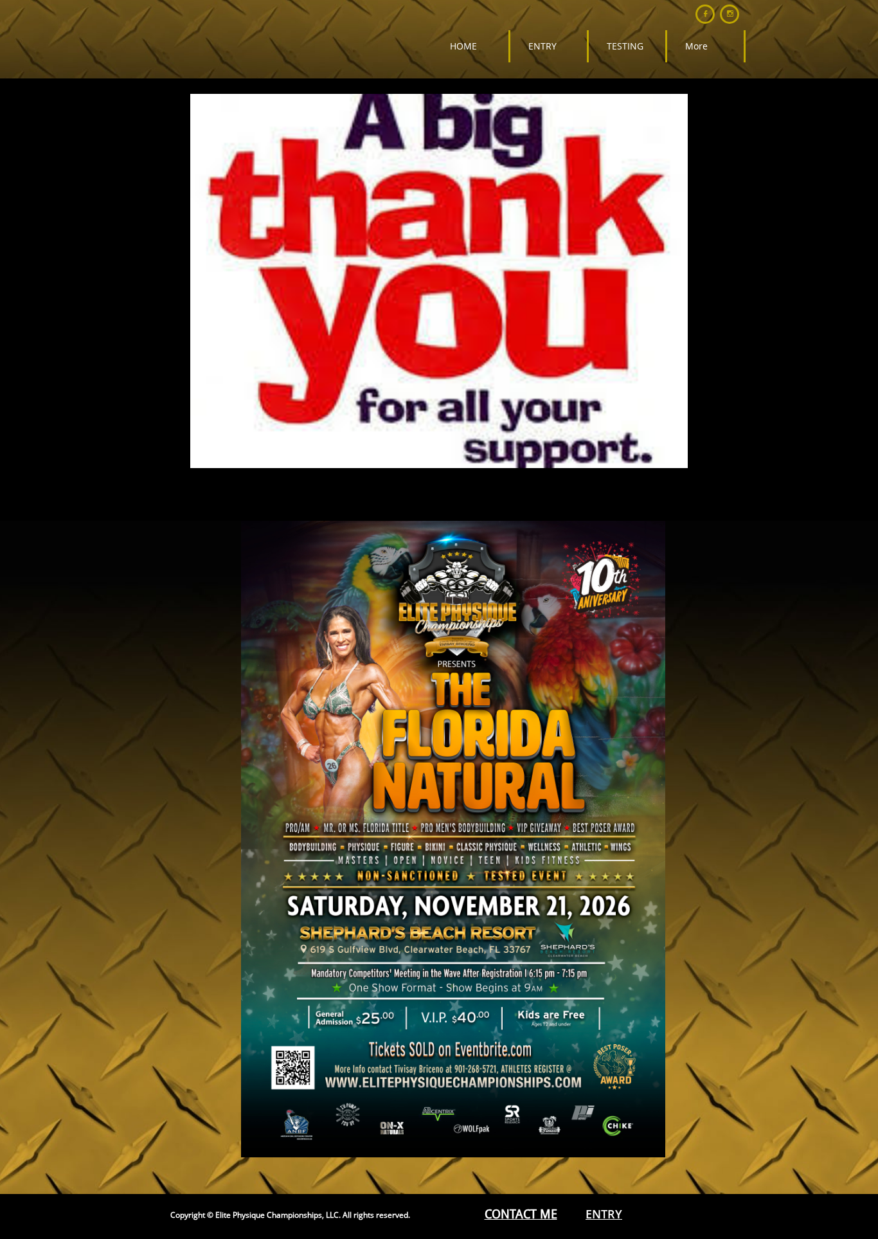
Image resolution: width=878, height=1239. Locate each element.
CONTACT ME (521, 1214)
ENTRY (604, 1214)
